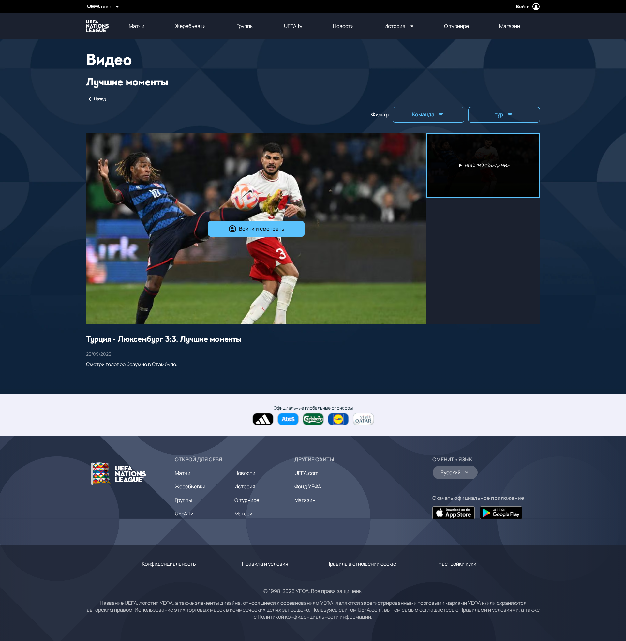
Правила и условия (265, 563)
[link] (137, 26)
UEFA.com (306, 473)
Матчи (182, 473)
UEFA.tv (184, 513)
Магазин (244, 513)
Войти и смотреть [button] (261, 228)
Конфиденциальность (169, 563)
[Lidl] (338, 419)
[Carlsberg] (313, 419)
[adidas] (263, 419)
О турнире (246, 500)
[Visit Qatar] (363, 419)
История (244, 486)
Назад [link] (100, 99)
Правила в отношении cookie (361, 563)
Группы (183, 500)
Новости (244, 473)
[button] (399, 26)
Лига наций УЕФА (97, 26)
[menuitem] (144, 26)
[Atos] (288, 419)
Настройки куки (457, 563)
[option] (483, 165)
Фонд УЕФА (307, 486)
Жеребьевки (190, 486)
